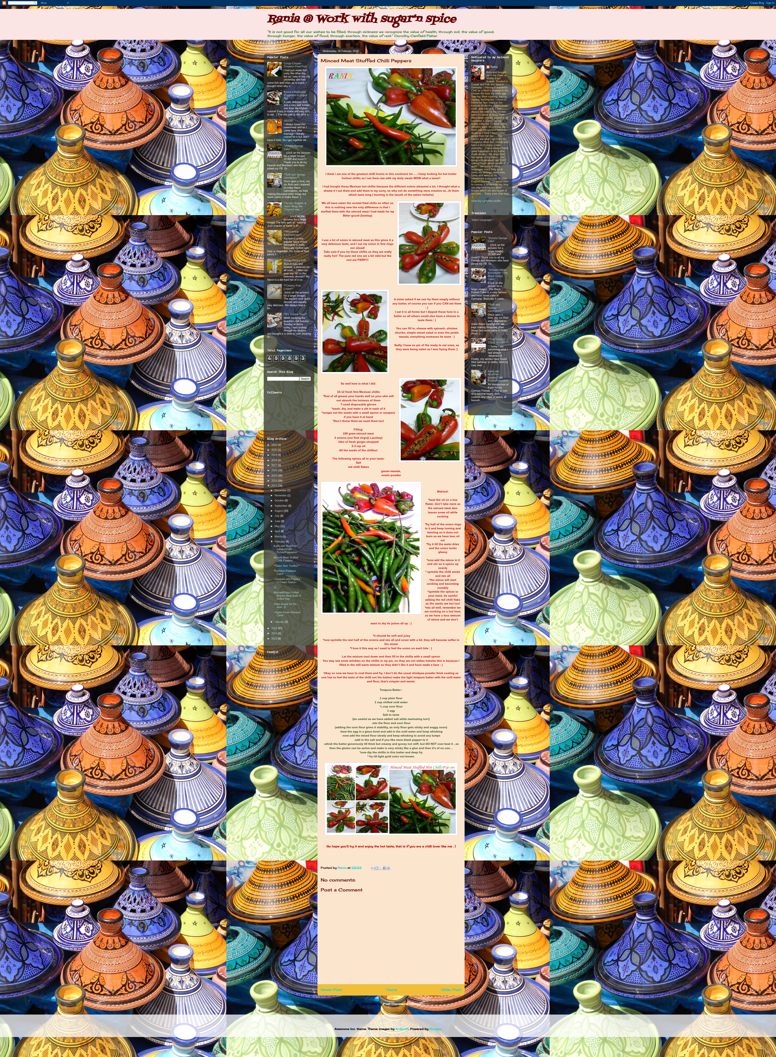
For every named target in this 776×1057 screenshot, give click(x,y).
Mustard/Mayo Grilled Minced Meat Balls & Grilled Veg (287, 595)
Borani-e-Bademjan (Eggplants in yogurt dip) (295, 95)
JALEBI (288, 120)
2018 (274, 460)
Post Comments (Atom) (402, 1003)
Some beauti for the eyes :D (285, 605)
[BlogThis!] (377, 868)
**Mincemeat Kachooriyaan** (293, 233)
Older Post (451, 990)
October (280, 500)
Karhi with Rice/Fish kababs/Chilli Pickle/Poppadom (285, 549)
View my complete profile (486, 200)
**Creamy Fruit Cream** (292, 287)
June (278, 521)
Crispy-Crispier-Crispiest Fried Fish (295, 65)
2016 (274, 470)
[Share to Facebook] (385, 868)
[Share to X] (381, 868)
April (278, 531)
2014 (274, 480)
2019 (274, 455)
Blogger (435, 1029)
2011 (274, 633)
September (281, 505)
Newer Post (331, 990)
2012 (274, 628)
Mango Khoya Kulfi (295, 260)
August (279, 510)
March (279, 536)
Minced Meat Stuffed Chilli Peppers (286, 559)
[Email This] (373, 868)
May (277, 526)
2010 (274, 638)
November (281, 495)
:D (275, 587)
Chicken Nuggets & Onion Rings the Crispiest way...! (295, 206)
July (277, 515)
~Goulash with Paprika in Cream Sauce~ (287, 581)
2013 (274, 485)
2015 (274, 475)
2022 (274, 444)
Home (391, 990)
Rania (342, 867)
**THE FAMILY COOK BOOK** (497, 341)
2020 (274, 449)
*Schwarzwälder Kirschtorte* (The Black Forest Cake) (498, 274)
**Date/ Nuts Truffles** (287, 565)
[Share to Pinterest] (388, 868)
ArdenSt (402, 1029)
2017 (274, 465)
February (280, 541)
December (281, 490)
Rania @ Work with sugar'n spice (361, 19)
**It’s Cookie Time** (295, 314)
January (280, 621)
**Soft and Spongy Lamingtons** (294, 176)
